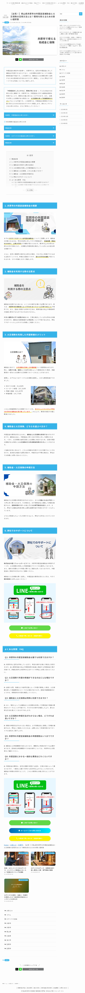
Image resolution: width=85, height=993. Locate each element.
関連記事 (15, 159)
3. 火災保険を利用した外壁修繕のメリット (26, 168)
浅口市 (8, 940)
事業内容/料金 (21, 988)
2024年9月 (64, 120)
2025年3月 (64, 113)
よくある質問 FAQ (19, 180)
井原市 (6, 22)
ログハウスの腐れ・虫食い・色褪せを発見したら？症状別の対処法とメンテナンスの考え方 (71, 39)
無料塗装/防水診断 (47, 988)
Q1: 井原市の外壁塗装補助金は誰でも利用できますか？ (32, 182)
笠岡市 (8, 944)
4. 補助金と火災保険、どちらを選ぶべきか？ (27, 171)
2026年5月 (64, 109)
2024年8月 (64, 123)
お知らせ (13, 845)
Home (6, 845)
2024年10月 (64, 116)
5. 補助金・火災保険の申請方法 (23, 174)
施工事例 (29, 988)
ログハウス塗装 (11, 919)
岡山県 (8, 932)
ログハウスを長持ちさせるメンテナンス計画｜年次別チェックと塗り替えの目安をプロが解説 (71, 52)
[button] (16, 59)
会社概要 (55, 988)
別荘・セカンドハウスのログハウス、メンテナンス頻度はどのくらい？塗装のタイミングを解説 (71, 27)
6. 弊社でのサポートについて (22, 177)
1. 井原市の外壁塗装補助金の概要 (23, 162)
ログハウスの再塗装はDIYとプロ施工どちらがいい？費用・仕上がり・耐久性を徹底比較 (71, 45)
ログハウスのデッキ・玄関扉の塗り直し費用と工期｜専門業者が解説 (71, 33)
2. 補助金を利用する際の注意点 (23, 165)
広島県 (8, 936)
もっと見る (30, 190)
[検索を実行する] (80, 13)
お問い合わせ (63, 988)
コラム (8, 915)
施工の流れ (37, 988)
